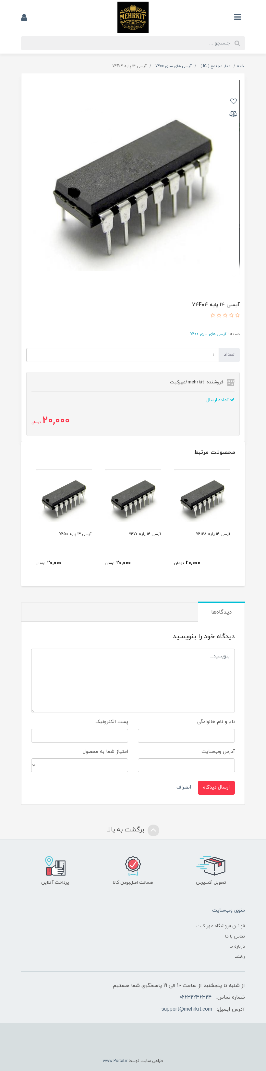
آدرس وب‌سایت (218, 751)
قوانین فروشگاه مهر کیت (220, 926)
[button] (237, 316)
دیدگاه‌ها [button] (221, 612)
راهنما (240, 956)
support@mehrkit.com (187, 1009)
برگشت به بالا (126, 829)
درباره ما (237, 946)
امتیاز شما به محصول (105, 751)
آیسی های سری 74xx (208, 334)
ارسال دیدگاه (216, 787)
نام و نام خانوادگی (216, 721)
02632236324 (195, 997)
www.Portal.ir (115, 1061)
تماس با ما (235, 936)
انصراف (183, 787)
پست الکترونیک (111, 721)
